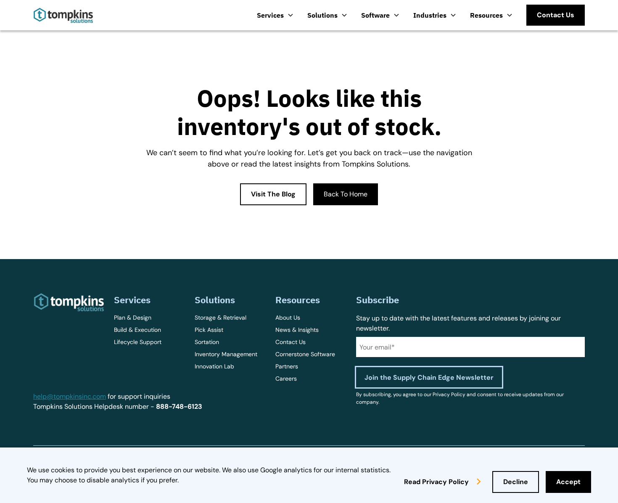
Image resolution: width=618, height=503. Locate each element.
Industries (429, 15)
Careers (286, 378)
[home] (63, 15)
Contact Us (290, 342)
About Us (287, 317)
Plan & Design (132, 317)
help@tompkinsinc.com (69, 396)
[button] (275, 15)
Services (270, 15)
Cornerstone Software (305, 354)
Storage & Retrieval (220, 317)
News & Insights (297, 330)
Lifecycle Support (137, 342)
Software (375, 15)
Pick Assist (209, 330)
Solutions (322, 15)
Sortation (207, 342)
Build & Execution (137, 330)
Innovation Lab (214, 366)
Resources (486, 15)
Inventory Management (226, 354)
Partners (286, 366)
